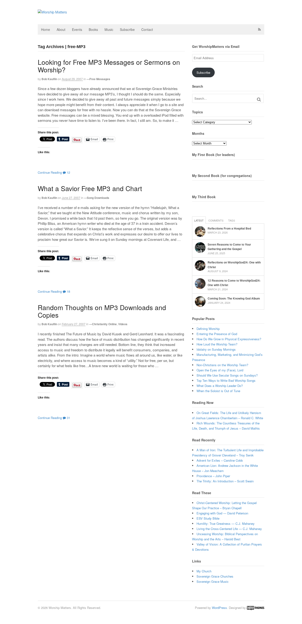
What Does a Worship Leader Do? (220, 385)
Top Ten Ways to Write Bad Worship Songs (226, 380)
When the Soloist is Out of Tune (218, 391)
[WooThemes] (255, 607)
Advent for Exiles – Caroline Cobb (220, 460)
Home (45, 29)
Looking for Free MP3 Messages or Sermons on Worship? (109, 65)
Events (77, 29)
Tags (231, 220)
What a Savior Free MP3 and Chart (90, 188)
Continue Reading (50, 172)
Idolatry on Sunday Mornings (216, 349)
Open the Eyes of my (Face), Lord (220, 370)
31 (68, 417)
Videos (122, 324)
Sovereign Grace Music (213, 581)
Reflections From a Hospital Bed (229, 228)
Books (93, 29)
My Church (204, 571)
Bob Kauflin (49, 79)
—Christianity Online (103, 324)
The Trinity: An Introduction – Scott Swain (225, 481)
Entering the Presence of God (217, 334)
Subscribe (127, 29)
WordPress (219, 607)
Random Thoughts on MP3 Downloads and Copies (102, 311)
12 (68, 172)
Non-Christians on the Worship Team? (222, 365)
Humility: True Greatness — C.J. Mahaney (226, 523)
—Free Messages (98, 79)
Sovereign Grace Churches (215, 576)
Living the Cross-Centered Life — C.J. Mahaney (229, 528)
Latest (199, 220)
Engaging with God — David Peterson (222, 513)
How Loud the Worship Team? (217, 344)
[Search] (259, 99)
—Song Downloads (96, 198)
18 (68, 291)
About (61, 29)
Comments (215, 220)
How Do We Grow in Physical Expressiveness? (229, 339)
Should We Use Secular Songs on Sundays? (227, 375)
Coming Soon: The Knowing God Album (234, 298)
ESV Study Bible (208, 518)
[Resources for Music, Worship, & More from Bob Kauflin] (52, 11)
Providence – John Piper (213, 476)
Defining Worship (208, 328)
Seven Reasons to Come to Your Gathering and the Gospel (229, 246)
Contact (147, 29)
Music (109, 29)
